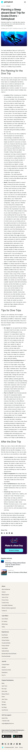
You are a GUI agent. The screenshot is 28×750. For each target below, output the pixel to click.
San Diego (4, 707)
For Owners (4, 621)
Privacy (21, 747)
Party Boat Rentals (6, 656)
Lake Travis (4, 686)
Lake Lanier (4, 691)
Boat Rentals (5, 635)
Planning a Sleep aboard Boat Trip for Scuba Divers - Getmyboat (13, 14)
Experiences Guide (6, 669)
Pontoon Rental (5, 645)
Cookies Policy (5, 602)
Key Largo (4, 688)
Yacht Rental (5, 648)
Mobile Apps (5, 624)
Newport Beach (5, 694)
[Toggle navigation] (25, 2)
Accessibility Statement (7, 605)
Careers (4, 592)
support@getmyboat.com (8, 723)
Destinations (4, 672)
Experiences (5, 632)
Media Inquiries (5, 594)
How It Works (5, 618)
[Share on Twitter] (4, 533)
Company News (5, 664)
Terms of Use (5, 597)
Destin (3, 696)
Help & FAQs (5, 718)
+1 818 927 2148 (5, 720)
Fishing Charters (5, 640)
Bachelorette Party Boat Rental (9, 653)
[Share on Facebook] (2, 533)
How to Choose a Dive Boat (17, 572)
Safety (3, 626)
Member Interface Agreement (9, 608)
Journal (4, 661)
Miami (3, 683)
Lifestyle (8, 560)
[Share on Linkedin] (9, 533)
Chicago (4, 702)
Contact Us (4, 610)
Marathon (4, 704)
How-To (4, 675)
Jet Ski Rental (5, 637)
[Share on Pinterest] (7, 533)
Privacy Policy (5, 600)
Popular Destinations (8, 680)
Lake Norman (5, 710)
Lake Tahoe (4, 699)
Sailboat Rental (5, 651)
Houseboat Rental (6, 643)
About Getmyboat (6, 589)
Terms (16, 747)
